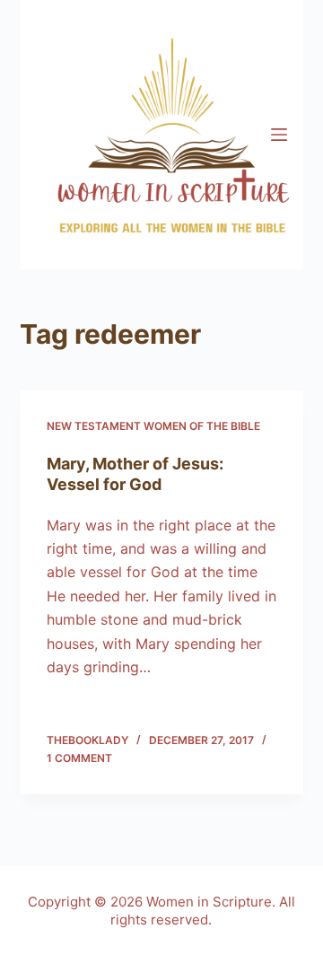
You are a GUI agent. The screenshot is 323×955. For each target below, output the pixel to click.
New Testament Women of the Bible (153, 426)
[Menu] (279, 135)
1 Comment (79, 758)
